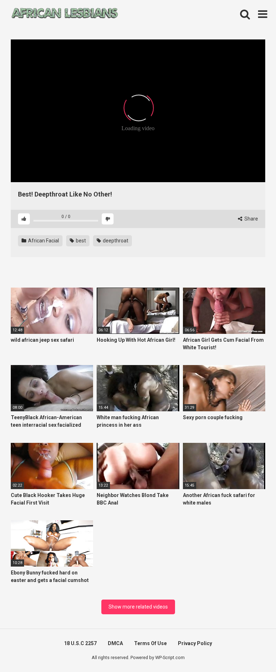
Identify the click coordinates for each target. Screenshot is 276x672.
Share (250, 219)
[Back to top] (252, 650)
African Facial (43, 240)
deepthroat (115, 240)
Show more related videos (138, 607)
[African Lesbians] (65, 14)
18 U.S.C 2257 (80, 643)
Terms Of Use (150, 643)
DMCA (115, 643)
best (80, 240)
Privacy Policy (195, 643)
